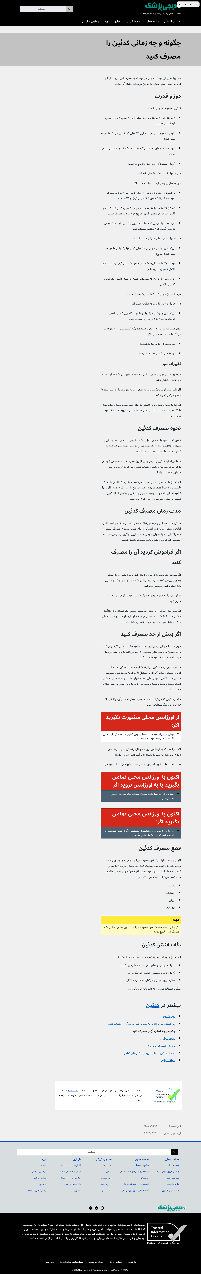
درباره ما (49, 1262)
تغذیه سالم (107, 1165)
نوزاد (43, 1159)
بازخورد (132, 1262)
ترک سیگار (107, 1190)
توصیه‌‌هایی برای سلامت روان (136, 1184)
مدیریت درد (106, 1184)
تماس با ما (116, 1262)
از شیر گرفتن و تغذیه (37, 1190)
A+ (180, 4)
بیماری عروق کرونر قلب (168, 1171)
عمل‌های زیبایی (172, 1178)
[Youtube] (102, 1208)
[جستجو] (69, 9)
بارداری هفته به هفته (72, 1184)
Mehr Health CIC (85, 1270)
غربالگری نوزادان (39, 1171)
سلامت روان (142, 1159)
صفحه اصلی (172, 1159)
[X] (90, 1208)
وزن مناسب (106, 1177)
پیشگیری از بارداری (170, 1190)
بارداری (77, 1159)
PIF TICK (73, 1090)
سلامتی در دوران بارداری (70, 1177)
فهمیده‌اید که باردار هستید (69, 1171)
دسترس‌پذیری (95, 1262)
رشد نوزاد (42, 1184)
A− (186, 4)
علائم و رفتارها (142, 1165)
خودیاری (145, 1177)
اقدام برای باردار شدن (71, 1165)
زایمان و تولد (75, 1190)
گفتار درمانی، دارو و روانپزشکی (135, 1190)
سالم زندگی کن (103, 1159)
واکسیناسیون (173, 1184)
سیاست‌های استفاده (71, 1262)
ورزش (109, 1171)
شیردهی (42, 1165)
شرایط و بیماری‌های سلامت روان (134, 1171)
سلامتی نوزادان (39, 1177)
